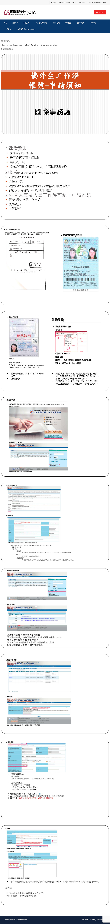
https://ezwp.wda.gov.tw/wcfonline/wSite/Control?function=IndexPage (29, 45)
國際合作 (26, 23)
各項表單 (67, 23)
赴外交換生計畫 (41, 23)
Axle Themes (101, 920)
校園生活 (93, 23)
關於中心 (15, 23)
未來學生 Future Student (67, 2)
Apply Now (100, 12)
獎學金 (8, 29)
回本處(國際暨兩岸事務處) (97, 2)
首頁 (5, 23)
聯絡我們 (82, 2)
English (53, 2)
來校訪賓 (80, 23)
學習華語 (56, 23)
